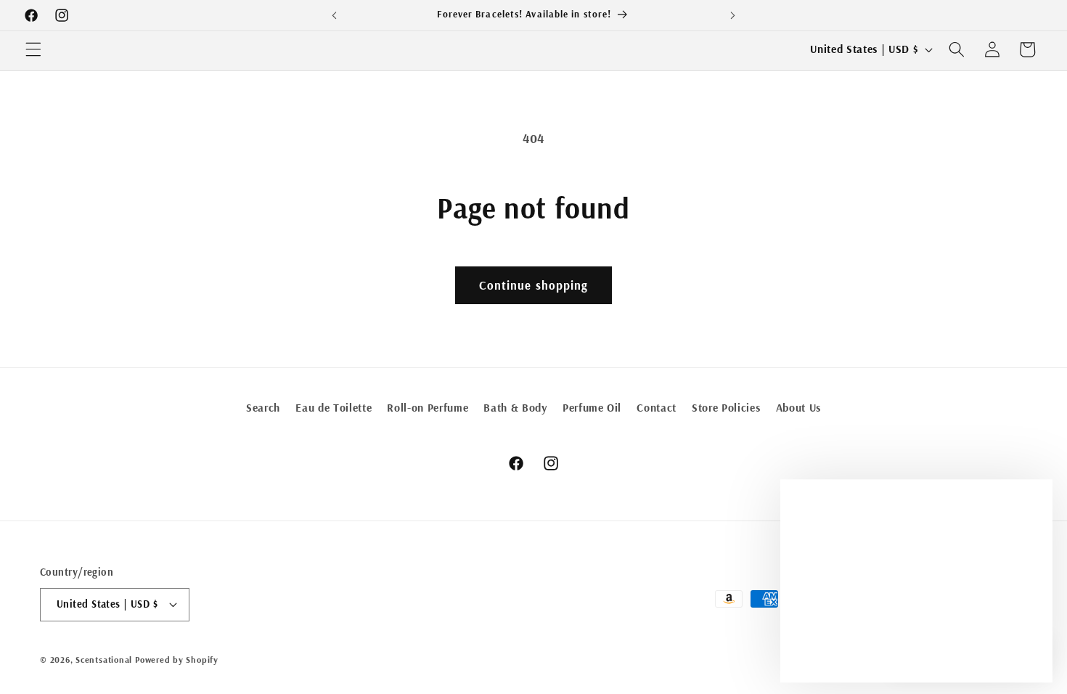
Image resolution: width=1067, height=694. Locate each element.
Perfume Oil (592, 408)
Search (263, 408)
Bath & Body (515, 408)
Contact (656, 408)
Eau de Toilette (333, 408)
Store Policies (726, 408)
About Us (798, 408)
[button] (33, 49)
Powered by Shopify (176, 659)
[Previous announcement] (335, 15)
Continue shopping (534, 285)
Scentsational (103, 659)
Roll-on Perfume (427, 408)
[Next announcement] (732, 15)
